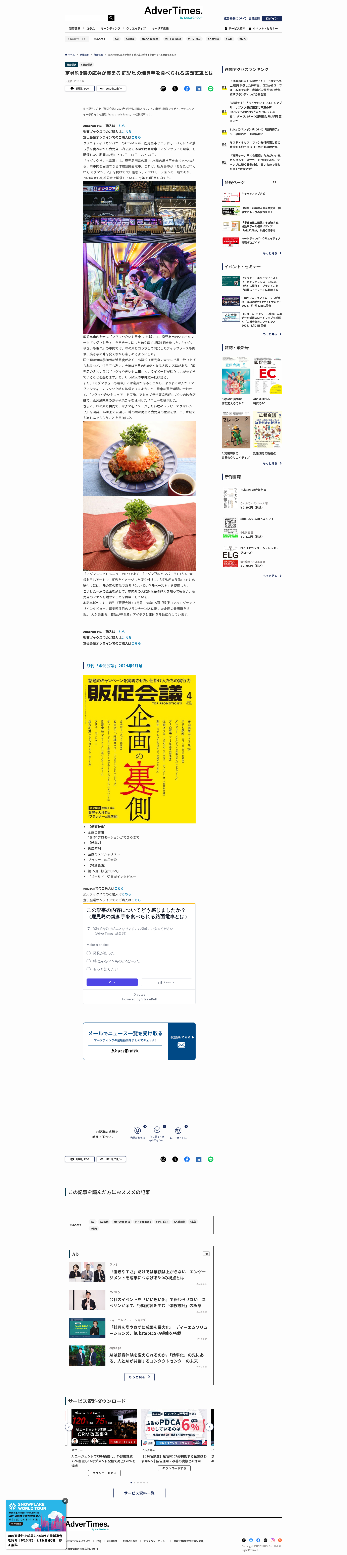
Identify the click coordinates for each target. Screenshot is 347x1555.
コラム (90, 28)
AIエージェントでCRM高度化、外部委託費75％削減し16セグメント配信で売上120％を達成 (103, 1461)
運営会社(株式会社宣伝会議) (189, 1541)
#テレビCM (194, 38)
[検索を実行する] (111, 18)
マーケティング (110, 28)
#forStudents (150, 38)
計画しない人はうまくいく (257, 519)
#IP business (173, 38)
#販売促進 (86, 64)
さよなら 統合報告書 (253, 490)
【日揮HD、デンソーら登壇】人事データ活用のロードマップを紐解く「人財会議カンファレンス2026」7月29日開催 (262, 320)
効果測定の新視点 (264, 453)
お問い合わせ (130, 1541)
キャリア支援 (160, 28)
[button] (163, 89)
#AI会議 (130, 38)
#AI (117, 38)
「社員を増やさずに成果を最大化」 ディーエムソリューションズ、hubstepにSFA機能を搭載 (158, 1330)
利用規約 (112, 1541)
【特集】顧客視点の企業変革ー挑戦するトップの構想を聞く (261, 210)
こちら (120, 125)
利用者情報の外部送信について (82, 1548)
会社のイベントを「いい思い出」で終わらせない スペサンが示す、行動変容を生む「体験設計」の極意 (157, 1302)
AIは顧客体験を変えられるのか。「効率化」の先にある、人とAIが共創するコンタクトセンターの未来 (156, 1358)
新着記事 (74, 28)
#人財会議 (213, 38)
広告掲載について (235, 18)
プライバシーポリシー (155, 1541)
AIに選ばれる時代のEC (261, 401)
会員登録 (254, 18)
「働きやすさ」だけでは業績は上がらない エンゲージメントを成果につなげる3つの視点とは (157, 1275)
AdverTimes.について (77, 1541)
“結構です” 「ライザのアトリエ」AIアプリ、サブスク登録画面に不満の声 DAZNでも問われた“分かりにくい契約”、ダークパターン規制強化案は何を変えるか (256, 112)
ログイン (272, 18)
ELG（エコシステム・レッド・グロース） (259, 550)
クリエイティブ (136, 28)
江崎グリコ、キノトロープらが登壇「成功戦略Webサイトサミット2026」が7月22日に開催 (262, 301)
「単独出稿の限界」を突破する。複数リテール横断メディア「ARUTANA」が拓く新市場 (261, 226)
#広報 (229, 38)
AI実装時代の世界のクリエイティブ (236, 455)
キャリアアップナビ (253, 193)
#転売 (242, 38)
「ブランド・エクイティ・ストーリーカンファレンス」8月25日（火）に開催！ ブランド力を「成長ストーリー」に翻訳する (261, 284)
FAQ (98, 1541)
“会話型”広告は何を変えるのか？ (233, 401)
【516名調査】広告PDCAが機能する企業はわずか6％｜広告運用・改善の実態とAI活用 (174, 1458)
